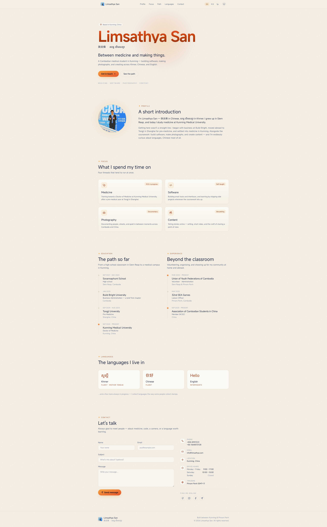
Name (100, 442)
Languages (169, 4)
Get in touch (107, 73)
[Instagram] (189, 498)
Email (139, 442)
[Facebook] (195, 498)
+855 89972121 (193, 442)
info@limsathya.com (195, 453)
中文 (212, 4)
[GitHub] (182, 498)
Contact (180, 4)
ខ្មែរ (218, 4)
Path (159, 4)
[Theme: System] (224, 4)
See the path (129, 73)
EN (207, 4)
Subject (101, 454)
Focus (151, 4)
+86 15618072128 (194, 444)
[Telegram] (202, 498)
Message (102, 466)
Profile (142, 4)
